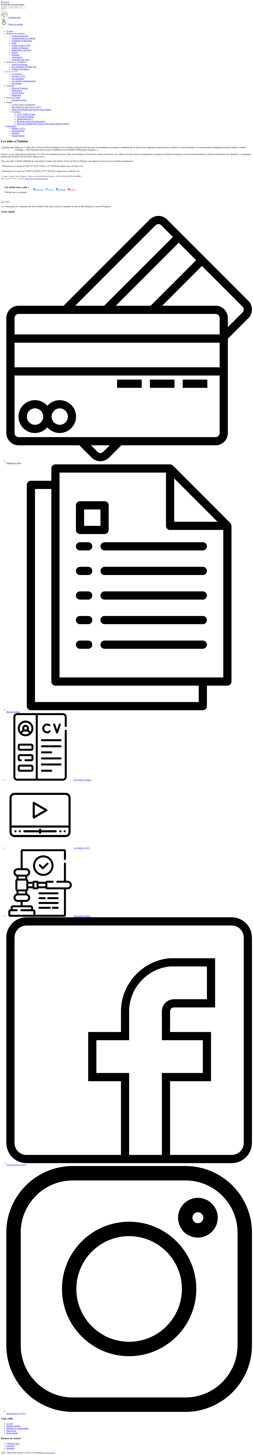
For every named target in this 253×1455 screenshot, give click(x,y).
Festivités (15, 55)
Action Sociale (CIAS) (21, 45)
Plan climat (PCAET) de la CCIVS (26, 107)
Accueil (9, 31)
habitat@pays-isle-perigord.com (36, 179)
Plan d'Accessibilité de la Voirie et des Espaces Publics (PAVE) (43, 124)
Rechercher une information (12, 4)
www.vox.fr (50, 1453)
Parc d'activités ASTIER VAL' (24, 67)
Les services (17, 74)
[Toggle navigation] (2, 27)
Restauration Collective (21, 50)
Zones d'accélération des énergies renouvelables (31, 109)
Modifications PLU (25, 119)
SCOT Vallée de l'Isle (26, 114)
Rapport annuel (18, 136)
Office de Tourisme (20, 88)
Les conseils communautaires (24, 81)
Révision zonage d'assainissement (31, 121)
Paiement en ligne (19, 100)
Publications (17, 90)
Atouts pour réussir (19, 64)
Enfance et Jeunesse (20, 48)
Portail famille (12, 1433)
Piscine (15, 52)
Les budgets (17, 83)
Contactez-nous (12, 1443)
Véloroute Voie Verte (20, 60)
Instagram (10, 1448)
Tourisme (15, 133)
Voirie (14, 43)
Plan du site (11, 1431)
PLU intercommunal (25, 117)
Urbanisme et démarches (22, 41)
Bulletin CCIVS (18, 128)
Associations (17, 57)
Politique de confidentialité (17, 1428)
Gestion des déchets (20, 36)
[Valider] (3, 10)
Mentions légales (13, 1426)
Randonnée (16, 95)
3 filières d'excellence (20, 69)
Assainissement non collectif (23, 38)
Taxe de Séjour (18, 93)
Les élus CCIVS (18, 76)
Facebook (10, 1446)
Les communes (18, 79)
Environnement (18, 131)
